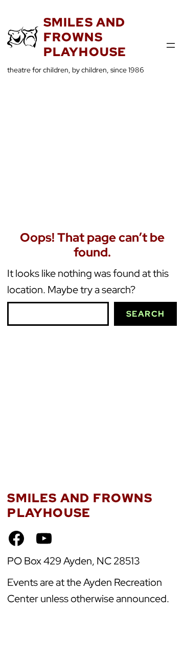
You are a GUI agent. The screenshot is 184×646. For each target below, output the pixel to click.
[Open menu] (171, 45)
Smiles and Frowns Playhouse (85, 37)
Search (145, 313)
